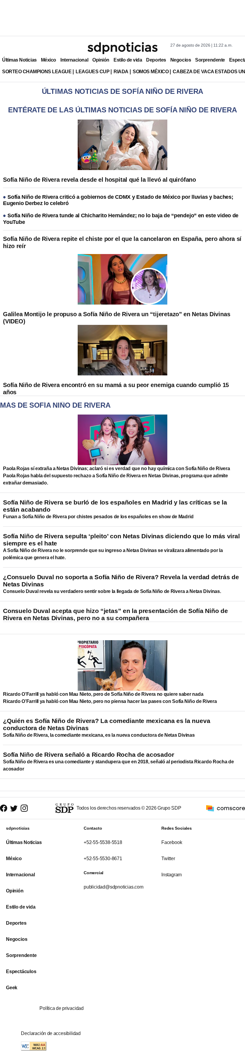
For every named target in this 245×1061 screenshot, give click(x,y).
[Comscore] (225, 807)
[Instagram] (24, 808)
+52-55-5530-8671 (103, 858)
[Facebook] (3, 808)
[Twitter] (14, 808)
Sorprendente (210, 59)
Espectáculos (21, 971)
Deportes (156, 59)
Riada (121, 71)
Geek (11, 987)
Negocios (180, 59)
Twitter (168, 858)
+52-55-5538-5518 (103, 842)
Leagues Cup (92, 71)
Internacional (74, 59)
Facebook (171, 842)
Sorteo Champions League (36, 71)
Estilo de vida (128, 59)
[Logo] (122, 48)
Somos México (151, 71)
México (48, 59)
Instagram (171, 874)
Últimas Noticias (19, 59)
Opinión (100, 59)
